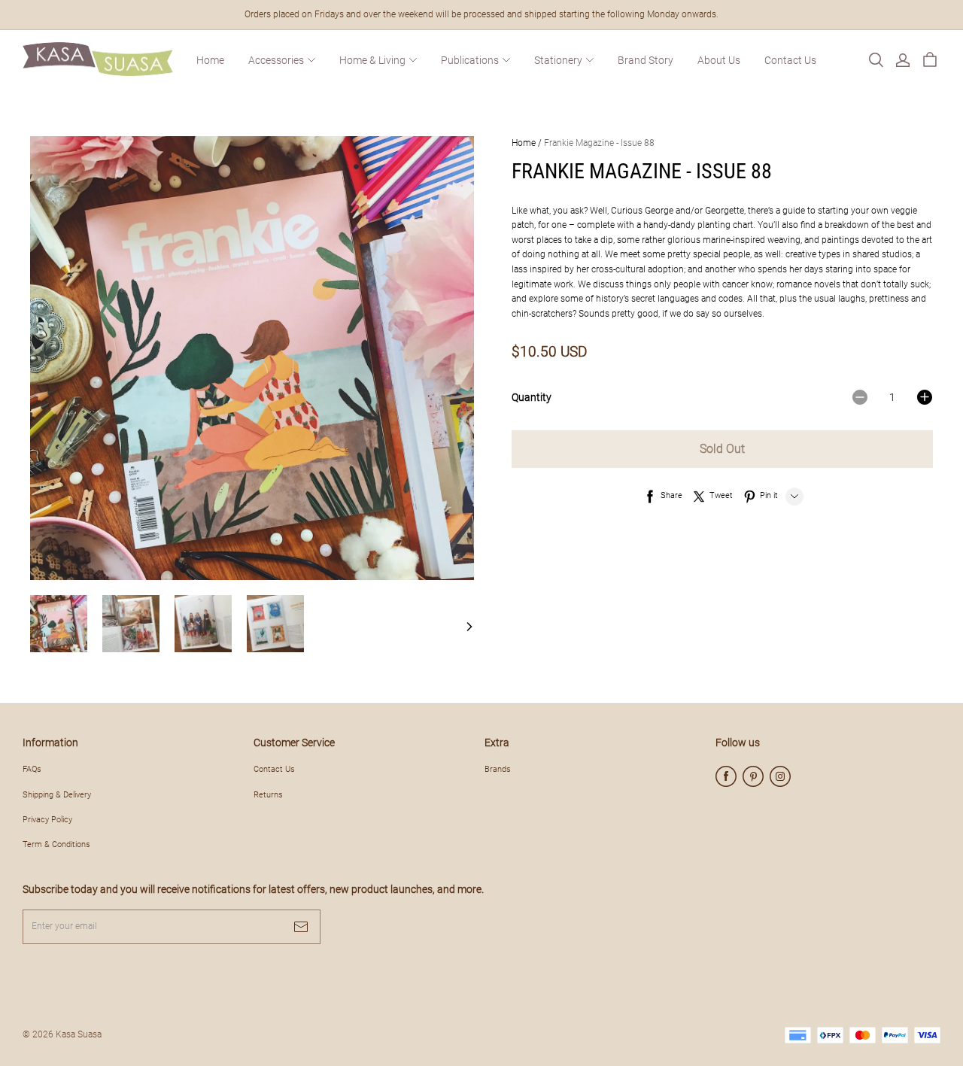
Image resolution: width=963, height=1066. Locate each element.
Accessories (276, 60)
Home (210, 60)
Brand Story (645, 60)
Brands (498, 769)
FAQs (32, 769)
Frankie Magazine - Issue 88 (599, 143)
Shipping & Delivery (57, 794)
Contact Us (790, 60)
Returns (268, 794)
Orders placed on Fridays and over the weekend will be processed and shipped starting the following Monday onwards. (481, 14)
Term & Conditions (56, 844)
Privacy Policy (47, 819)
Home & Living (372, 60)
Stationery (558, 60)
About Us (718, 60)
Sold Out (722, 449)
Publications (470, 60)
